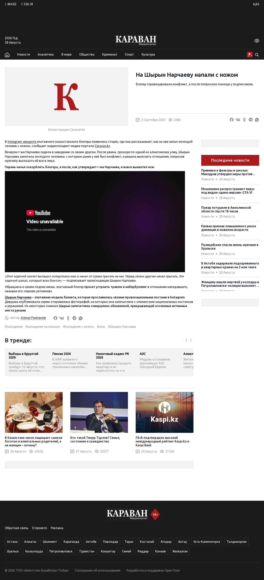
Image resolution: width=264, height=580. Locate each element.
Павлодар (110, 541)
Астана (12, 541)
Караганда (71, 541)
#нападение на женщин (43, 326)
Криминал (109, 54)
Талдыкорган (237, 541)
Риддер (143, 551)
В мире (66, 54)
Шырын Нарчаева (18, 297)
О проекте (39, 528)
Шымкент (50, 541)
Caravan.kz (102, 146)
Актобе (91, 541)
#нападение (14, 326)
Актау (182, 541)
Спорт (129, 54)
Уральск (13, 551)
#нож (101, 326)
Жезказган (180, 551)
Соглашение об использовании (97, 570)
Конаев (160, 551)
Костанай (147, 541)
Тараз (129, 541)
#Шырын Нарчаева (122, 326)
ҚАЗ (256, 4)
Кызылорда (34, 551)
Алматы (30, 541)
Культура (148, 54)
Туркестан (86, 551)
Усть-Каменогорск (206, 541)
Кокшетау (108, 551)
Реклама (57, 528)
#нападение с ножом (78, 326)
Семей (126, 551)
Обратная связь (16, 528)
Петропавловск (60, 551)
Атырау (166, 541)
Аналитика (46, 54)
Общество (87, 54)
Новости (23, 54)
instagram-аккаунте (22, 141)
